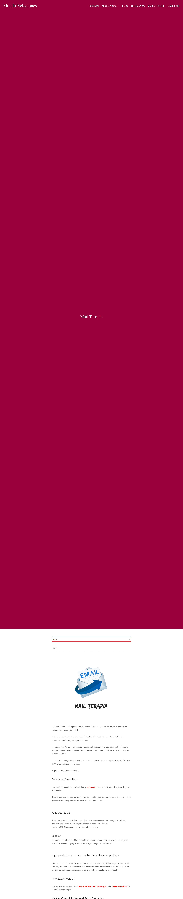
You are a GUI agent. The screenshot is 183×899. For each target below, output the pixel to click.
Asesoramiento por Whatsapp (92, 886)
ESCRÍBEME (173, 5)
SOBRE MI (94, 5)
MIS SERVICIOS (109, 5)
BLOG (125, 5)
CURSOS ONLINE (156, 5)
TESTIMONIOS (138, 5)
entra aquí (91, 787)
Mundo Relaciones (20, 5)
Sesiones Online (119, 886)
